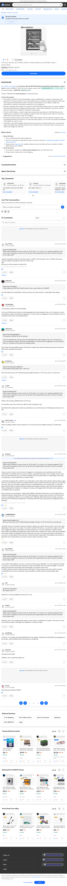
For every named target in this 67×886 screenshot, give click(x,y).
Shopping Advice (47, 9)
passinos (8, 649)
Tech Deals (38, 9)
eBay (21, 722)
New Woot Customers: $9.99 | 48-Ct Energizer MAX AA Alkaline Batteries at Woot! (27, 749)
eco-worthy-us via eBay (8, 86)
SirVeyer (8, 454)
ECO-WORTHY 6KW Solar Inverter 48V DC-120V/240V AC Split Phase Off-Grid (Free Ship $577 (10, 788)
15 (22, 838)
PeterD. (7, 605)
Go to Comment (7, 192)
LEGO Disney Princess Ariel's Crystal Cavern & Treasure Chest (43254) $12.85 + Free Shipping (44, 826)
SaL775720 (8, 244)
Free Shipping (9, 717)
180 (56, 761)
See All (54, 731)
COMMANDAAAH (10, 514)
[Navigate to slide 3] (34, 54)
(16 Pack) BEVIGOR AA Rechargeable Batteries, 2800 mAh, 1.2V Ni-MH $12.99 (44, 749)
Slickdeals (3, 12)
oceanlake (63, 132)
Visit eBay (33, 73)
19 (5, 59)
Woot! (21, 758)
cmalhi (7, 385)
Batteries (57, 717)
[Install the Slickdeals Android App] (53, 859)
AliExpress (5, 796)
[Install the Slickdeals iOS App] (53, 864)
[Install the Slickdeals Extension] (53, 854)
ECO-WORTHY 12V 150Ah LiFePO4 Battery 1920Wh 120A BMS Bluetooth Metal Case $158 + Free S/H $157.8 (26, 788)
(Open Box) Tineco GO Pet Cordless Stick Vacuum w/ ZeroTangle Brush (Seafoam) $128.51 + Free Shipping (10, 826)
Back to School (10, 9)
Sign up (21, 228)
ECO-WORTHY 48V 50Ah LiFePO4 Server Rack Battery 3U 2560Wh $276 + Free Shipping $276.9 (43, 788)
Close (39, 882)
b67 (6, 583)
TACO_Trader (9, 420)
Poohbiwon (8, 361)
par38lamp (8, 633)
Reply (11, 272)
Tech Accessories (43, 717)
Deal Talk (15, 12)
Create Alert (11, 21)
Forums (10, 12)
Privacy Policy (36, 877)
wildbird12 (8, 280)
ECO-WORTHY (9, 722)
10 (22, 761)
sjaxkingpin (62, 183)
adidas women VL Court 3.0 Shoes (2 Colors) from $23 (27, 826)
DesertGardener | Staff (60, 156)
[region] (33, 880)
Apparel (57, 9)
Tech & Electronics (25, 717)
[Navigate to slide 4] (35, 54)
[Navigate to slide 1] (31, 54)
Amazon (5, 758)
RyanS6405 (9, 549)
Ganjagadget (9, 304)
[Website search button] (61, 5)
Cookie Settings (27, 882)
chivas (7, 685)
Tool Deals (30, 9)
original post (18, 144)
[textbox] (31, 207)
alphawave (8, 328)
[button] (7, 60)
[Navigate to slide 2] (33, 54)
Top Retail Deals (20, 9)
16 (56, 838)
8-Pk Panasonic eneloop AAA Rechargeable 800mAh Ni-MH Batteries (10, 749)
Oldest (37, 218)
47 (5, 761)
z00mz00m (10, 183)
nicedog (35, 183)
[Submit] (3, 222)
